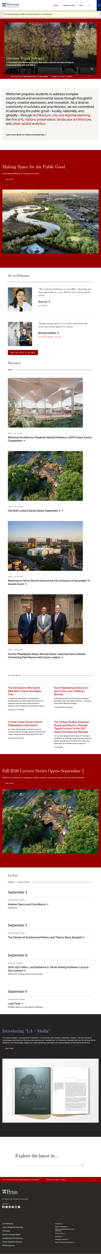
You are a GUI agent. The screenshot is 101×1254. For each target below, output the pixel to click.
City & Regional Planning (12, 1227)
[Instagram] (13, 1207)
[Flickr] (19, 1207)
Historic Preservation (11, 1234)
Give (81, 5)
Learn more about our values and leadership (25, 134)
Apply (56, 5)
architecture (42, 115)
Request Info (69, 5)
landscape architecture (74, 119)
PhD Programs (8, 1245)
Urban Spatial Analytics (12, 1242)
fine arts (17, 119)
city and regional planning (71, 115)
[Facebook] (3, 1207)
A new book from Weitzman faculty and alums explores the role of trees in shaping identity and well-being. (40, 63)
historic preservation (40, 119)
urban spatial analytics (28, 123)
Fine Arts (6, 1231)
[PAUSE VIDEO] (92, 69)
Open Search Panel (89, 5)
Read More (9, 179)
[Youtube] (16, 1207)
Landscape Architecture (12, 1238)
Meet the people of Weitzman (23, 353)
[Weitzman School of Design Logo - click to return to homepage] (10, 5)
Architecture (7, 1223)
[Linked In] (10, 1207)
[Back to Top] (94, 1242)
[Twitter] (7, 1207)
